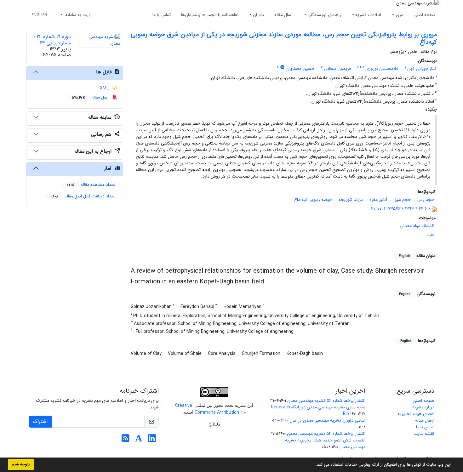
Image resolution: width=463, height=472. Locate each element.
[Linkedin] (152, 440)
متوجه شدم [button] (21, 464)
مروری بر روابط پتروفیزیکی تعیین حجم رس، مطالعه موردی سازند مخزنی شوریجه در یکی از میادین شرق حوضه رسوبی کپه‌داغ (284, 38)
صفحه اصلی (424, 14)
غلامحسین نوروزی (381, 68)
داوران (258, 14)
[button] (313, 465)
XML (105, 88)
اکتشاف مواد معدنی (417, 225)
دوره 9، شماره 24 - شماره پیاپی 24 (52, 40)
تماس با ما (161, 14)
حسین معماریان (300, 68)
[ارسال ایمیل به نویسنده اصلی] (362, 67)
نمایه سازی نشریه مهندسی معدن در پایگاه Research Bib (318, 410)
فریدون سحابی (337, 68)
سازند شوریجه (351, 199)
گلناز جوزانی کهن (422, 68)
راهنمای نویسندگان (324, 14)
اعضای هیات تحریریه (415, 413)
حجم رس (425, 199)
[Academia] (139, 440)
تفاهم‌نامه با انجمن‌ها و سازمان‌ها (209, 14)
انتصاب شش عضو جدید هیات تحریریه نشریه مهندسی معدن (325, 443)
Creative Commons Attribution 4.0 (210, 409)
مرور (399, 14)
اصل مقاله (91, 97)
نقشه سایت (424, 433)
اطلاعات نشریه (368, 14)
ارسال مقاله (284, 14)
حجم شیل (402, 199)
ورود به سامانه (77, 14)
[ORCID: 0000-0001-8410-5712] (282, 67)
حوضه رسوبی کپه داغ (313, 199)
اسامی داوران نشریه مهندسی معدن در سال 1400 (323, 420)
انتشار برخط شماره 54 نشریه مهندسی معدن (326, 433)
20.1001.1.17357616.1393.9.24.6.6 (401, 208)
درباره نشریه (423, 407)
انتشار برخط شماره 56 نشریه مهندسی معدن (326, 400)
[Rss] (125, 440)
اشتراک (40, 421)
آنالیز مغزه (378, 199)
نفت (430, 234)
